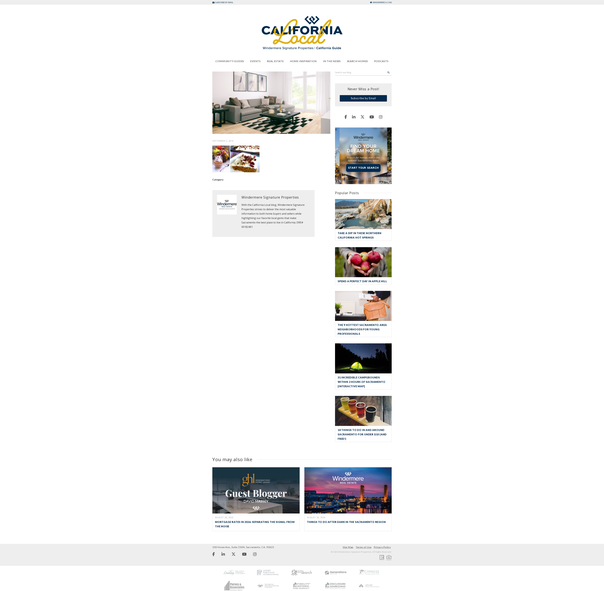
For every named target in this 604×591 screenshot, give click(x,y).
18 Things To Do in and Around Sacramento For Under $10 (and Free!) (362, 434)
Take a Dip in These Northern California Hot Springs (359, 235)
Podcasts (381, 61)
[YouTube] (371, 116)
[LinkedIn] (353, 116)
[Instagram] (380, 116)
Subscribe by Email (363, 98)
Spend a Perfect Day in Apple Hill (362, 281)
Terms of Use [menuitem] (364, 547)
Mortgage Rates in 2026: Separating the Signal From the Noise (255, 524)
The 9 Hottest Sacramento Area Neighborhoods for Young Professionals (362, 329)
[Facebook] (345, 116)
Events (255, 61)
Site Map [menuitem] (348, 547)
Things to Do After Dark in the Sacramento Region (346, 521)
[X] (362, 116)
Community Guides (229, 61)
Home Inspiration (303, 61)
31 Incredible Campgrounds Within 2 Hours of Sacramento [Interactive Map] (361, 382)
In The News (332, 61)
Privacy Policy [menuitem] (382, 547)
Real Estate (275, 61)
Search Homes (357, 61)
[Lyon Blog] (302, 32)
